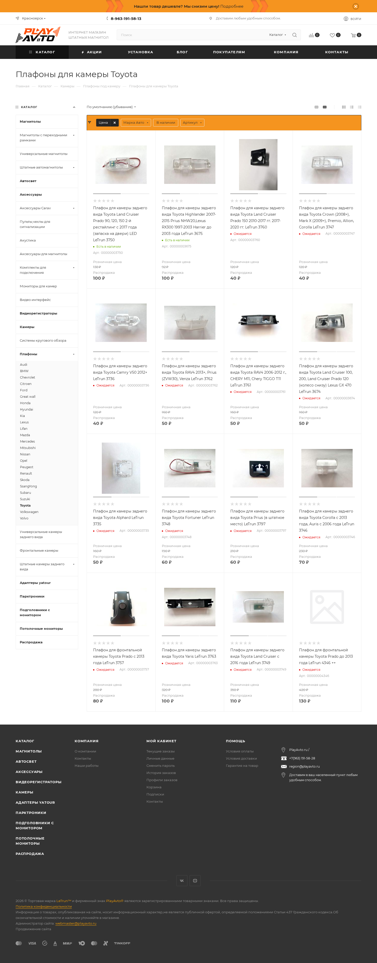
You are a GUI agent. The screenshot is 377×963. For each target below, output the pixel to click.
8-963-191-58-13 (126, 18)
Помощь (235, 741)
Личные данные (160, 758)
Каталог (25, 741)
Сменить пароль (160, 765)
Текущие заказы (160, 751)
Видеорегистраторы (39, 782)
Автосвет (26, 761)
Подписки (155, 794)
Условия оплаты (240, 751)
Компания (86, 741)
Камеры (24, 792)
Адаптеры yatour (35, 802)
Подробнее (231, 6)
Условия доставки (241, 758)
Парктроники (31, 813)
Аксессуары (29, 772)
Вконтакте (181, 880)
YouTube (195, 880)
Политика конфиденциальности (44, 906)
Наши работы (86, 765)
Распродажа (30, 854)
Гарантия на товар (242, 765)
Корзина (154, 787)
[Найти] (294, 34)
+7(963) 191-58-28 (302, 758)
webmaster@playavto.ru (75, 923)
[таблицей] (359, 107)
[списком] (351, 107)
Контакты (83, 758)
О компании (85, 751)
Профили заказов (161, 780)
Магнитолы (29, 751)
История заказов (161, 773)
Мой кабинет (161, 741)
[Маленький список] (316, 107)
